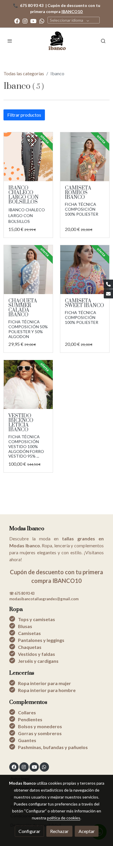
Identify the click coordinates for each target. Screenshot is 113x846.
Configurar (29, 831)
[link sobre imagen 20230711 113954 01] (28, 269)
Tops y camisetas (36, 619)
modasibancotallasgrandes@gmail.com (44, 599)
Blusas (25, 626)
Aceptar (87, 831)
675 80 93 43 (31, 5)
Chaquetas (29, 647)
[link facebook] (17, 20)
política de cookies (63, 817)
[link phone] (108, 284)
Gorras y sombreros (40, 733)
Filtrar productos (24, 115)
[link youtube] (33, 20)
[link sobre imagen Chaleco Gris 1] (28, 156)
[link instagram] (25, 20)
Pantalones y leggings (41, 640)
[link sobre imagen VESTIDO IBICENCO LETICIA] (28, 384)
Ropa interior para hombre (47, 690)
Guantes (27, 740)
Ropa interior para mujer (44, 683)
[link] (56, 41)
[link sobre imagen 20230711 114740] (84, 269)
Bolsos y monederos (40, 726)
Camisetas (29, 633)
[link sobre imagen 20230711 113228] (84, 156)
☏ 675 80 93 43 (21, 593)
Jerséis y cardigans (38, 661)
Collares (27, 712)
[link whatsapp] (41, 20)
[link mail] (108, 293)
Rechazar (59, 831)
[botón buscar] (103, 40)
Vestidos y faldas (36, 654)
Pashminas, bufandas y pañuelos (53, 747)
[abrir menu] (10, 40)
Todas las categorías (23, 73)
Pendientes (30, 719)
